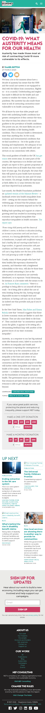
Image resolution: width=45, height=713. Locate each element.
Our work (22, 634)
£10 (15, 422)
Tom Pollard (29, 486)
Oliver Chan (13, 502)
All (22, 655)
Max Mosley (6, 543)
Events (22, 667)
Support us (22, 646)
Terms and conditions (11, 704)
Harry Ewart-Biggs (31, 560)
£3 (11, 440)
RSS (39, 704)
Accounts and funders (23, 640)
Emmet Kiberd (15, 505)
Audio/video (22, 661)
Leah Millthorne (8, 500)
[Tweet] (11, 75)
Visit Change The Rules (22, 695)
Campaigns (22, 663)
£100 (34, 422)
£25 (21, 422)
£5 (10, 422)
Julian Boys (6, 504)
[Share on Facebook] (5, 75)
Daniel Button (12, 67)
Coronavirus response (23, 392)
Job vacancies (22, 642)
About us (22, 630)
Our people (22, 638)
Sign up (22, 609)
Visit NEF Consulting (22, 681)
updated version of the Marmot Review (21, 194)
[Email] (17, 75)
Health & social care (18, 396)
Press (23, 665)
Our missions (22, 636)
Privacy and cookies (29, 704)
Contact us (22, 644)
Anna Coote (28, 561)
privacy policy (33, 615)
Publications (7, 475)
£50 (27, 422)
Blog (4, 31)
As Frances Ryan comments (16, 284)
